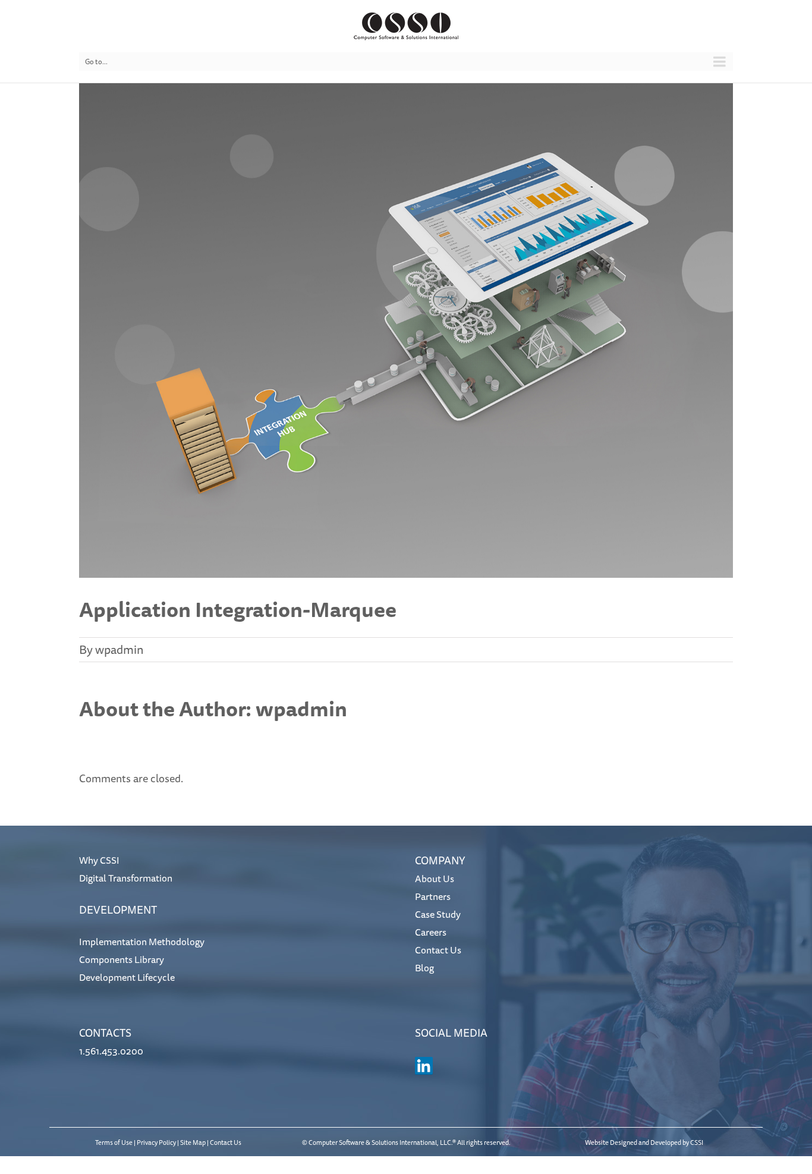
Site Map (193, 1142)
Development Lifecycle (127, 977)
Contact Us (438, 950)
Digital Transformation (125, 878)
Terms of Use (114, 1142)
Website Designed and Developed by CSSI (644, 1142)
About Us (434, 878)
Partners (433, 896)
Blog (424, 967)
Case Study (438, 914)
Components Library (121, 959)
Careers (430, 932)
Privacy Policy (156, 1142)
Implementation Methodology (141, 941)
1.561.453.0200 (111, 1051)
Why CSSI (99, 860)
